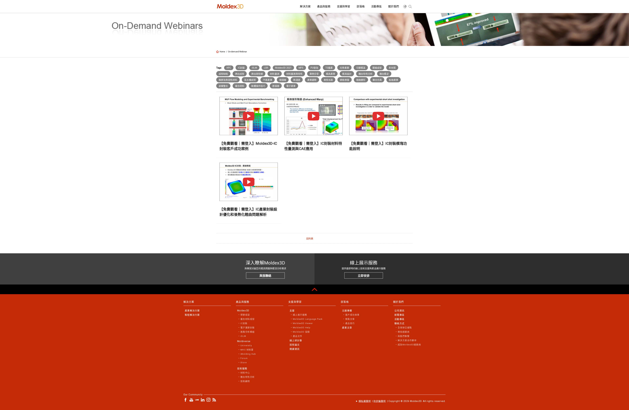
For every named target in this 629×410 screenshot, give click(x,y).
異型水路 (328, 80)
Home (222, 52)
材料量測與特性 (294, 74)
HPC (229, 67)
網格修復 (344, 80)
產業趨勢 (312, 80)
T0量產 (329, 67)
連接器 (275, 86)
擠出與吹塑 (257, 74)
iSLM (254, 67)
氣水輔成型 (250, 80)
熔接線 (282, 80)
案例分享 (314, 74)
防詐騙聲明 (379, 401)
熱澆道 (296, 80)
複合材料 (239, 86)
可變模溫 (360, 67)
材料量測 (274, 74)
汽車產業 (267, 80)
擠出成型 (239, 74)
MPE (301, 67)
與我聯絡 (265, 275)
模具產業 (330, 74)
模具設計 (347, 74)
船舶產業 (393, 80)
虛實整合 (223, 86)
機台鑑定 (384, 74)
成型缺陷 (223, 74)
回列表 (309, 238)
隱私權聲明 (365, 401)
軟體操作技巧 (258, 86)
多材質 (392, 67)
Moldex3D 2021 (283, 67)
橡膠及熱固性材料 (228, 80)
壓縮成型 (377, 67)
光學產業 (344, 67)
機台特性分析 (365, 74)
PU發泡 (314, 67)
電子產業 (291, 86)
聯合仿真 (377, 80)
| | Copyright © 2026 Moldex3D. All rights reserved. (402, 401)
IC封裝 (241, 67)
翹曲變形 (361, 80)
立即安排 (364, 275)
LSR (266, 67)
